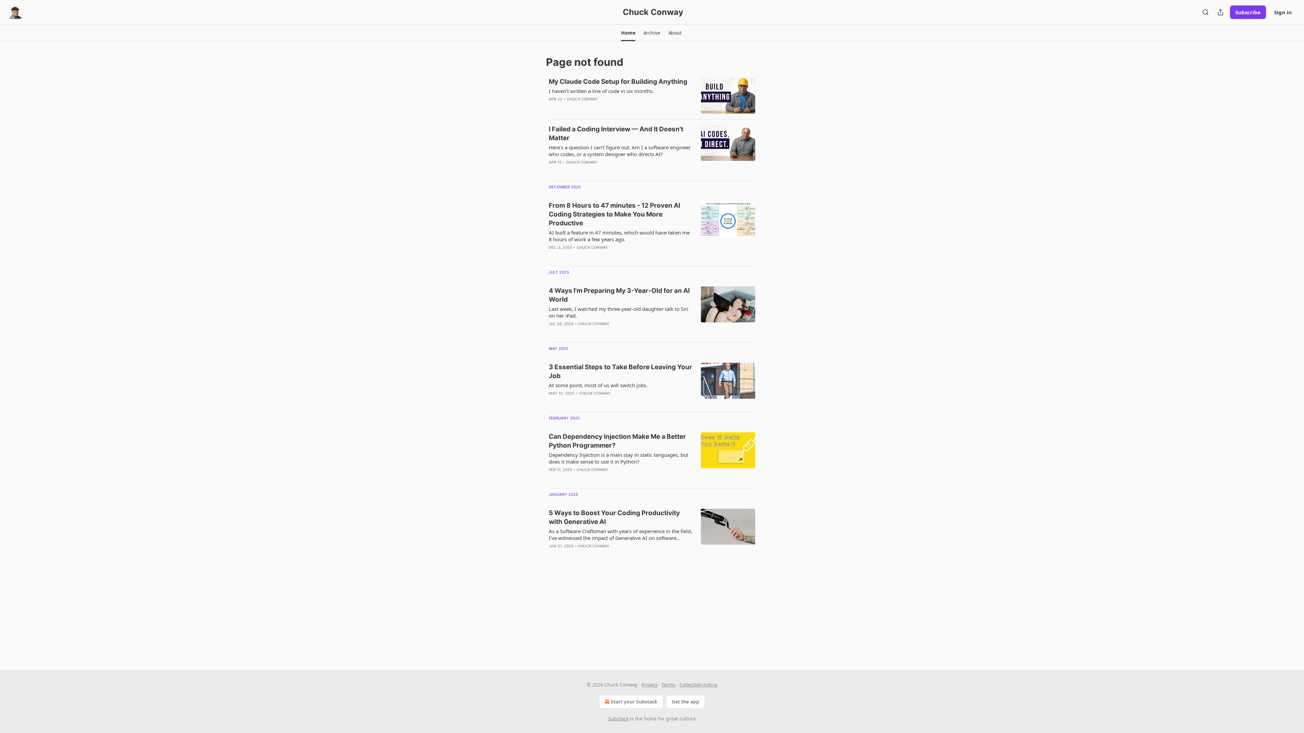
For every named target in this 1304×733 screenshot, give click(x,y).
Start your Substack (634, 701)
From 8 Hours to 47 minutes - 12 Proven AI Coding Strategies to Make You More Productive (614, 214)
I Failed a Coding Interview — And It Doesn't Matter (616, 133)
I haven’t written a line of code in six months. (601, 91)
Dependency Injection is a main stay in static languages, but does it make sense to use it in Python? (618, 458)
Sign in (1283, 12)
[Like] (553, 332)
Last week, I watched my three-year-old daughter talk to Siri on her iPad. (618, 312)
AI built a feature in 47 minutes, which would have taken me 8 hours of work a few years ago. (619, 236)
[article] (652, 95)
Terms (668, 684)
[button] (628, 33)
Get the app (685, 701)
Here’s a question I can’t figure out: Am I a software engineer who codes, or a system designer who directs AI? (620, 150)
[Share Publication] (1220, 12)
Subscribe (1248, 12)
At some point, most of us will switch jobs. (598, 385)
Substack (618, 718)
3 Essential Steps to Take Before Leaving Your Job (620, 371)
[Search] (1205, 12)
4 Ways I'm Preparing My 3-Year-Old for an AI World (619, 295)
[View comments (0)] (600, 108)
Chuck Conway (582, 99)
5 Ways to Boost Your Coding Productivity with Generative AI (614, 517)
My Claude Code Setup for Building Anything (618, 82)
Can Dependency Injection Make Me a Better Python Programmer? (617, 441)
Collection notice (698, 684)
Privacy (649, 684)
